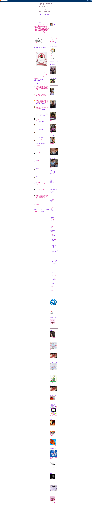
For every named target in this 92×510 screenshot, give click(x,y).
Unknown (37, 182)
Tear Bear (51, 220)
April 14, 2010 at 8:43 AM (40, 129)
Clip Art (51, 188)
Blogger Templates (2, 1)
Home (41, 209)
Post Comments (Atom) (41, 211)
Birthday (51, 181)
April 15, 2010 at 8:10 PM (40, 174)
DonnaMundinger (38, 139)
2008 (51, 231)
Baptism (51, 180)
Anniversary (51, 174)
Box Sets (51, 183)
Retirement (51, 212)
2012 (51, 287)
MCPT (51, 207)
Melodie (37, 160)
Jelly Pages (90, 1)
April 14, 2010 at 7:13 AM (40, 90)
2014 (51, 290)
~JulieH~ (37, 194)
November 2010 (54, 283)
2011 (51, 286)
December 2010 (54, 284)
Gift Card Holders (52, 201)
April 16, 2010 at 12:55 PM (40, 191)
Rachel (37, 168)
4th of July (51, 173)
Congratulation (52, 191)
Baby (50, 178)
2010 (51, 234)
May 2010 (53, 275)
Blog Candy (51, 182)
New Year (51, 211)
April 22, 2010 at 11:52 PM (40, 205)
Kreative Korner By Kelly (46, 6)
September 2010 (54, 280)
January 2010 (53, 235)
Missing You (51, 209)
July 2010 (53, 278)
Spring (51, 216)
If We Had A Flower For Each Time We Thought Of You (55, 256)
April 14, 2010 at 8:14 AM (40, 109)
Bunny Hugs (53, 240)
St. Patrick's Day (52, 217)
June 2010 (53, 276)
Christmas (51, 187)
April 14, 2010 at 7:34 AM (40, 96)
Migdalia (37, 117)
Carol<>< (37, 123)
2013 (51, 289)
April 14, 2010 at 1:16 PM (40, 158)
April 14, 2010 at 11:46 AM (40, 150)
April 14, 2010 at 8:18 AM (40, 121)
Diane (36, 176)
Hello (52, 270)
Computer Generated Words (53, 189)
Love (50, 206)
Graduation (51, 202)
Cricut (51, 192)
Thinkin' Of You (54, 251)
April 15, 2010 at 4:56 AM (40, 166)
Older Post (47, 209)
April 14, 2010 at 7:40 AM (40, 103)
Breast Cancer (52, 184)
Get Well (51, 200)
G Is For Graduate (54, 248)
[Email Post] (43, 79)
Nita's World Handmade (39, 188)
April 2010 (53, 239)
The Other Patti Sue (38, 105)
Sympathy (51, 219)
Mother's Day (39, 80)
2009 (51, 232)
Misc (50, 208)
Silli (36, 85)
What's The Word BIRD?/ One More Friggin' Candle (54, 263)
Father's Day (51, 198)
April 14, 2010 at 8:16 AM (40, 115)
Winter (51, 227)
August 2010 (53, 279)
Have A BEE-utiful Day (55, 250)
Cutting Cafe (51, 193)
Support (51, 218)
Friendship (51, 199)
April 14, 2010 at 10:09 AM (40, 143)
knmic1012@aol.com (37, 33)
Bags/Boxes (51, 179)
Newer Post (35, 209)
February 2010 (54, 236)
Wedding (51, 226)
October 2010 (53, 282)
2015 (51, 291)
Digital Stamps (52, 194)
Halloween (51, 203)
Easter (51, 197)
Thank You (51, 221)
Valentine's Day (52, 225)
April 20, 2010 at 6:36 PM (40, 200)
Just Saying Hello (54, 245)
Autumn (51, 175)
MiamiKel (37, 152)
